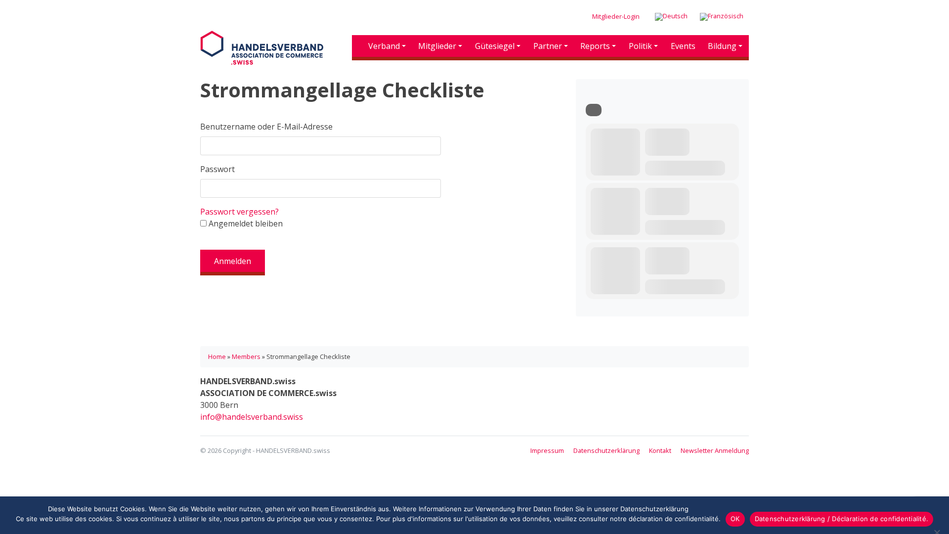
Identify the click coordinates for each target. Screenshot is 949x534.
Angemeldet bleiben (245, 223)
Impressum (547, 450)
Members (246, 356)
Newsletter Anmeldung (715, 450)
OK (735, 519)
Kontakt (660, 450)
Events (683, 46)
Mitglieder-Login (616, 16)
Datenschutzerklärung (606, 450)
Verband (384, 46)
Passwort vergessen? (239, 211)
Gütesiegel (495, 46)
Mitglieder (437, 46)
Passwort (217, 169)
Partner (547, 46)
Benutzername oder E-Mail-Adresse (266, 126)
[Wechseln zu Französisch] (721, 17)
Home (217, 356)
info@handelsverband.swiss (251, 416)
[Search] (594, 110)
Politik (640, 46)
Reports (595, 46)
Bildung (722, 46)
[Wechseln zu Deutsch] (671, 17)
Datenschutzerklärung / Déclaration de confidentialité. (842, 519)
